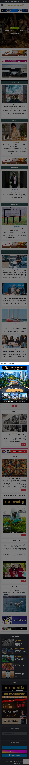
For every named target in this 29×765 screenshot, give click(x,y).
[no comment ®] (2, 5)
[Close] (27, 363)
